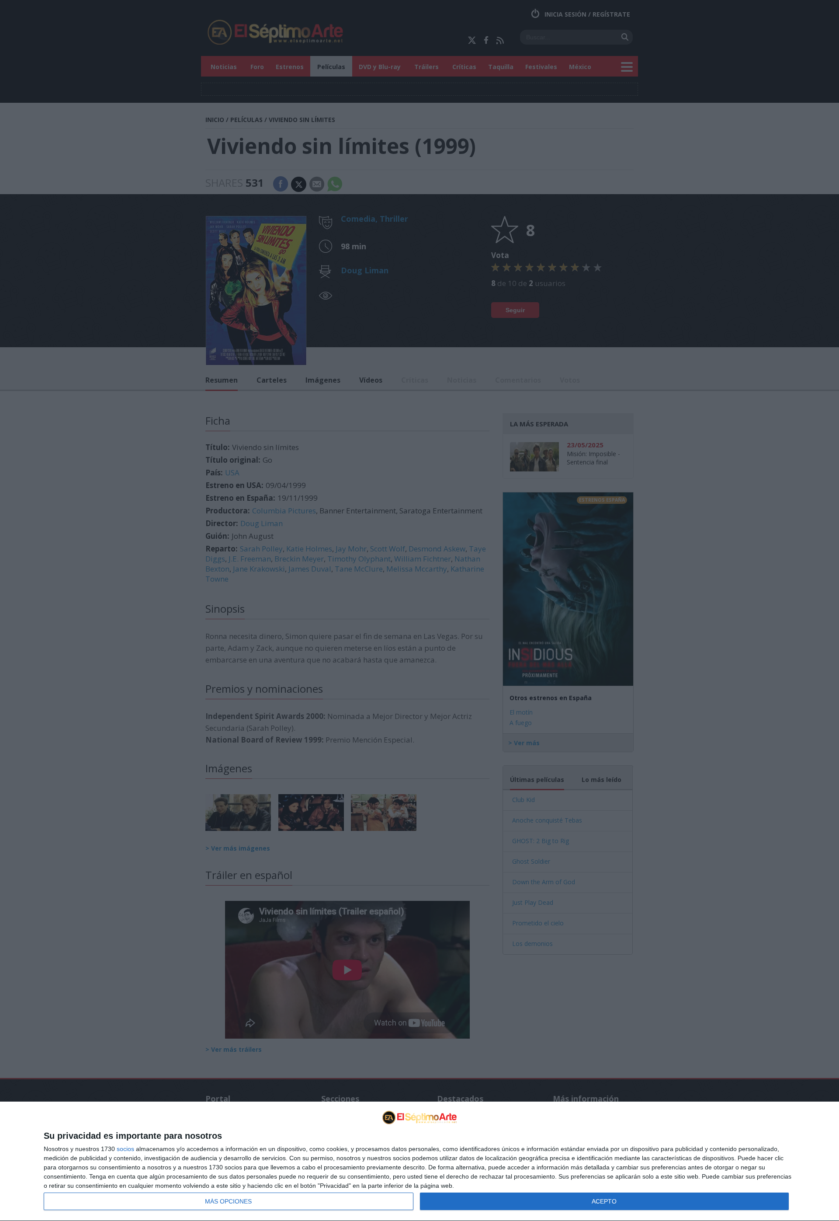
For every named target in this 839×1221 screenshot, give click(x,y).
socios (125, 1149)
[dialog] (419, 1161)
